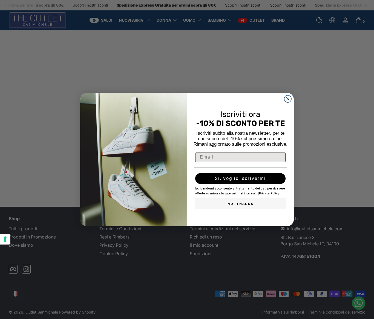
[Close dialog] (287, 99)
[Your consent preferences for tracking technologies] (5, 239)
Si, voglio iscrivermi (240, 178)
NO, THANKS (241, 204)
